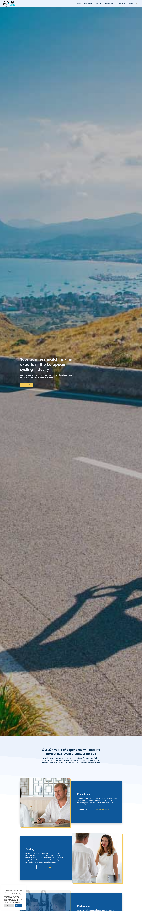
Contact (130, 3)
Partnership (109, 3)
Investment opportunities (49, 867)
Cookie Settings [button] (9, 905)
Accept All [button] (18, 905)
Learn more (82, 810)
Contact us (26, 384)
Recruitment (88, 3)
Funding (99, 3)
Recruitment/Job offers (100, 810)
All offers (78, 3)
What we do (121, 3)
